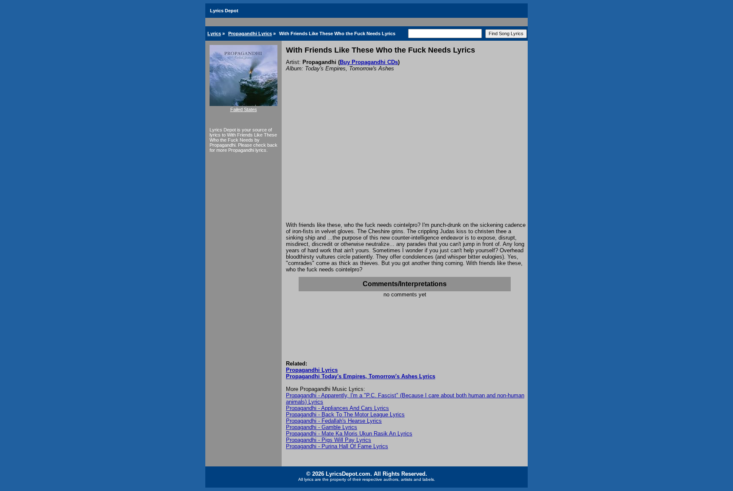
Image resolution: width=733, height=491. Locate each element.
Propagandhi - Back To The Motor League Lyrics (345, 414)
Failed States (243, 109)
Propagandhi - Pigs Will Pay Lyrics (328, 440)
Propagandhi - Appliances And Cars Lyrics (337, 408)
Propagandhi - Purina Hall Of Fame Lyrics (337, 446)
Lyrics (214, 33)
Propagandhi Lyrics (250, 33)
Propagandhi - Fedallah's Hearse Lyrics (334, 421)
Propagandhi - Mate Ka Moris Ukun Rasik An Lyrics (349, 433)
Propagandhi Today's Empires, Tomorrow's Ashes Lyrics (360, 376)
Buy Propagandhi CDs (369, 62)
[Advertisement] (405, 158)
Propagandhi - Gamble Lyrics (321, 427)
